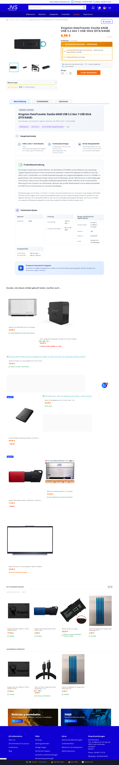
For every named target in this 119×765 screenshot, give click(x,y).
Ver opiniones (70, 721)
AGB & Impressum (68, 751)
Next (111, 587)
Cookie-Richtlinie (68, 744)
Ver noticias (17, 721)
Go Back (108, 22)
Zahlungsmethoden (42, 744)
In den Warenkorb (89, 72)
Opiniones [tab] (63, 101)
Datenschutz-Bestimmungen (72, 740)
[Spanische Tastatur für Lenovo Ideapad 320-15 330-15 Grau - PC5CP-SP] (82, 377)
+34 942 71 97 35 (99, 753)
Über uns (12, 740)
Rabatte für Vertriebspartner (72, 747)
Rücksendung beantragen (44, 758)
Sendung (38, 740)
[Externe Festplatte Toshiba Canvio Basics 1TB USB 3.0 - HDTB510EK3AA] (39, 427)
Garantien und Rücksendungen (46, 755)
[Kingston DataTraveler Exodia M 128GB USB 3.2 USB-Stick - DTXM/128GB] (41, 488)
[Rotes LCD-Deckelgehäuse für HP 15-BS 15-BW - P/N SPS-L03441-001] (88, 416)
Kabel (23, 592)
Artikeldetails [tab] (42, 101)
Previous (109, 587)
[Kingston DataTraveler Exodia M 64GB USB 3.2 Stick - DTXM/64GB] (56, 622)
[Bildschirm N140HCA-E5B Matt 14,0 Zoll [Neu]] (71, 483)
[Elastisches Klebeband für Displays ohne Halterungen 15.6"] (110, 622)
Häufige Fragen (40, 747)
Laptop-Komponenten (13, 592)
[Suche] (84, 7)
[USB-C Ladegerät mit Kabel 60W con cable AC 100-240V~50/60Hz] (75, 325)
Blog (10, 751)
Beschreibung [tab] (20, 101)
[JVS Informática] (12, 10)
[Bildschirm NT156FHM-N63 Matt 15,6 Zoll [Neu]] (34, 319)
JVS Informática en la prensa (19, 744)
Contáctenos (13, 747)
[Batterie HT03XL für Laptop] (83, 622)
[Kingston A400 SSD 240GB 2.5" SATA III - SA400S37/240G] (29, 622)
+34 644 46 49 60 (102, 756)
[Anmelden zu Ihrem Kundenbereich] (93, 8)
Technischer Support (42, 751)
